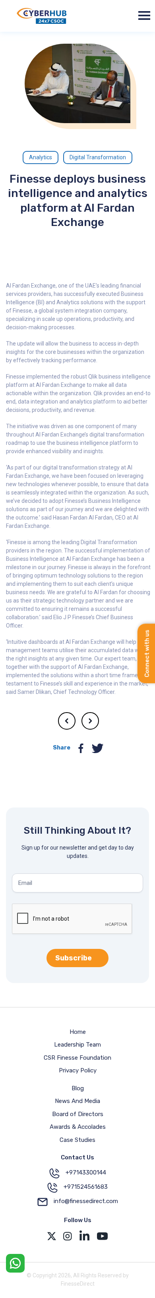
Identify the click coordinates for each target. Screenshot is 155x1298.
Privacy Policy (78, 1070)
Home (78, 1031)
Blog (78, 1088)
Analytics (40, 157)
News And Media (77, 1101)
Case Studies (77, 1139)
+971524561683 (86, 1186)
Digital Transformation (98, 157)
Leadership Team (77, 1044)
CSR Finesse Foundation (77, 1057)
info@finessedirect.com (86, 1201)
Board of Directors (77, 1114)
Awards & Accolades (78, 1126)
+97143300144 (86, 1172)
